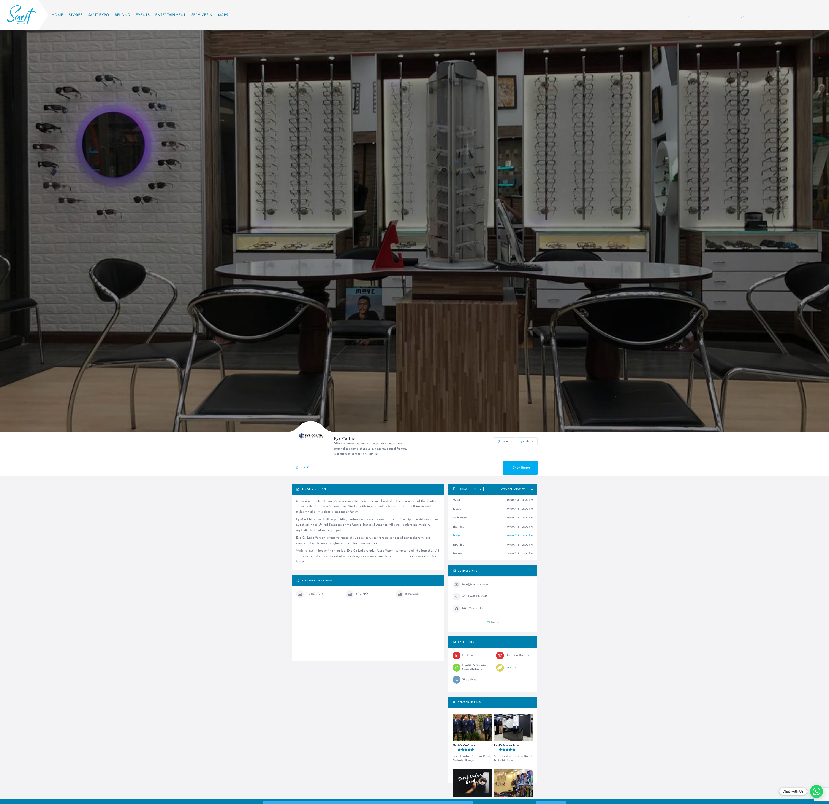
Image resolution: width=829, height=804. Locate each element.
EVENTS (143, 15)
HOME (57, 15)
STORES (75, 15)
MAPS (223, 15)
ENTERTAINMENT (170, 15)
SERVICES (199, 15)
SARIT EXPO (98, 15)
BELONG (122, 15)
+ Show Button (520, 467)
